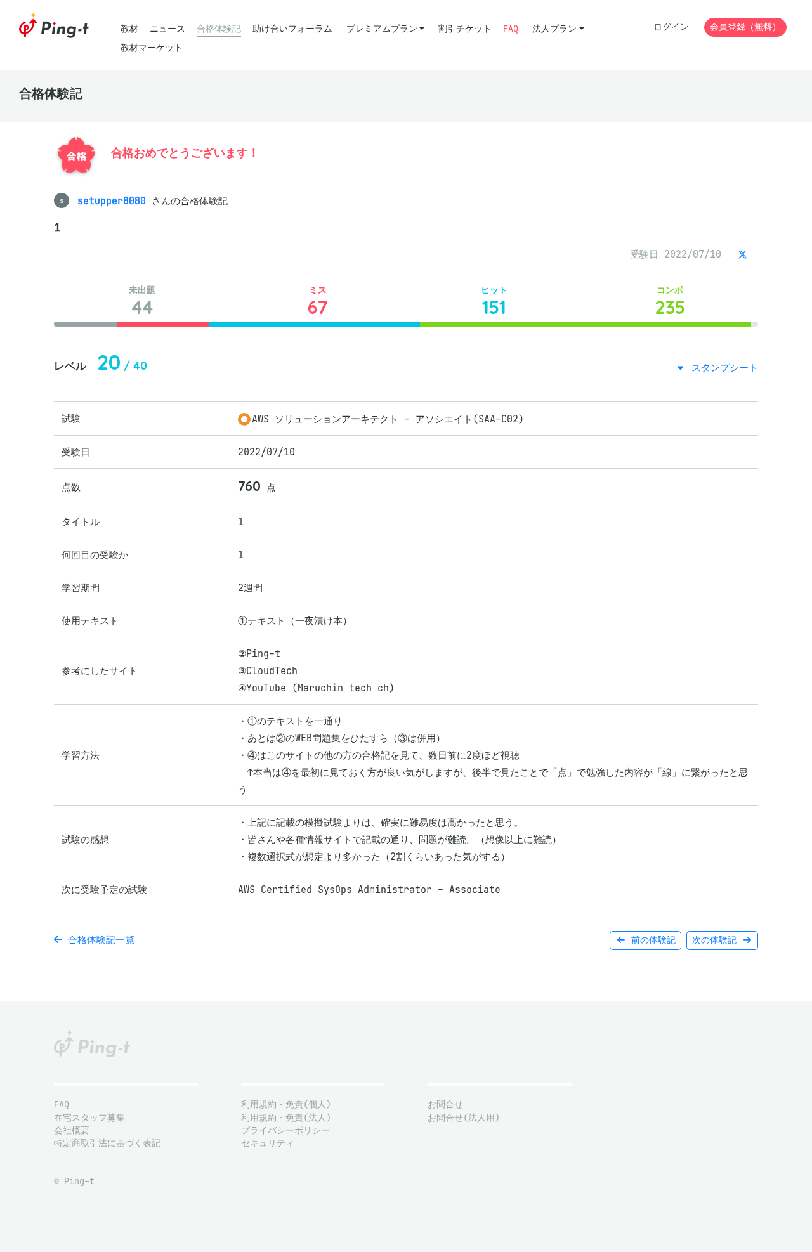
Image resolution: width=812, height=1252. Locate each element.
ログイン (671, 27)
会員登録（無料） (745, 27)
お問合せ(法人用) (464, 1117)
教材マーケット (152, 47)
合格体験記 (219, 28)
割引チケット (465, 28)
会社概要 (71, 1130)
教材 (129, 28)
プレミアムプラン (381, 28)
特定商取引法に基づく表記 (107, 1143)
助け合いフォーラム (292, 28)
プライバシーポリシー (285, 1130)
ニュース (167, 28)
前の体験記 (651, 940)
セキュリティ (267, 1143)
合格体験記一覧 (98, 940)
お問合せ (445, 1104)
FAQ (510, 28)
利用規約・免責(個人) (286, 1104)
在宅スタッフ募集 (89, 1117)
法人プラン (554, 28)
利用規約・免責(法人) (286, 1117)
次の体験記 (717, 940)
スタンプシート (722, 368)
